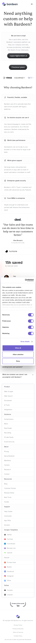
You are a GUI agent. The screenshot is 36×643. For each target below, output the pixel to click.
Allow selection (18, 354)
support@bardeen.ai (18, 56)
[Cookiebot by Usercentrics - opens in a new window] (25, 280)
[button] (32, 4)
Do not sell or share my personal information (18, 639)
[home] (10, 4)
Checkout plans (18, 67)
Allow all (18, 348)
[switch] (31, 321)
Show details (25, 341)
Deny (18, 361)
